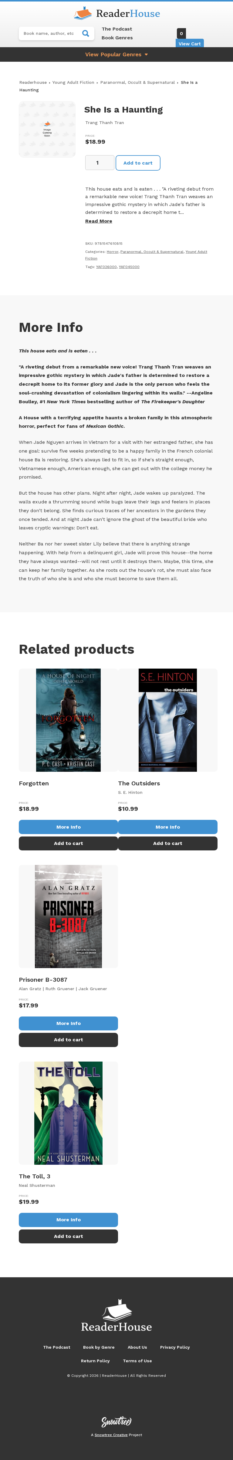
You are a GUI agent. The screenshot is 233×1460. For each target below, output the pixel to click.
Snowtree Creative (111, 1435)
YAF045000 (129, 267)
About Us (137, 1347)
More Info (68, 827)
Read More (98, 221)
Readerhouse (33, 82)
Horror (112, 252)
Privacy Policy (175, 1347)
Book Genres (117, 38)
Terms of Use (137, 1360)
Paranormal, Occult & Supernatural (137, 82)
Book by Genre (99, 1347)
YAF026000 (106, 267)
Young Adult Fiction (73, 82)
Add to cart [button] (68, 843)
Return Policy (95, 1360)
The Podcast (117, 29)
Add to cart (138, 163)
